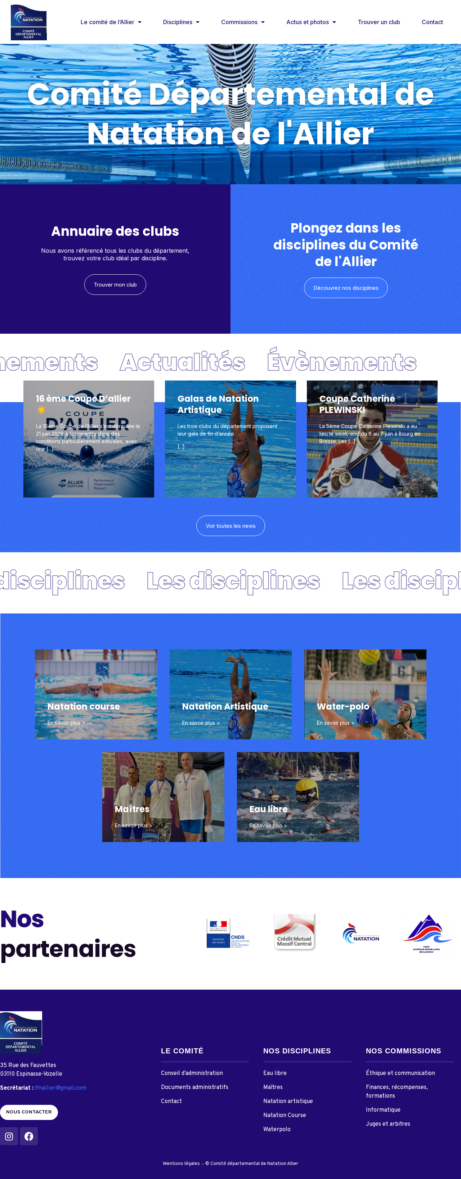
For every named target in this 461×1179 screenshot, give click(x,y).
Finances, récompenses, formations (397, 1092)
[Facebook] (29, 1136)
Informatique (383, 1110)
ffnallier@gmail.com (60, 1088)
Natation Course (284, 1115)
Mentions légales (181, 1164)
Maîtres (273, 1087)
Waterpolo (277, 1129)
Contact (432, 22)
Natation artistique (288, 1101)
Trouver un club (379, 22)
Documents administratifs (194, 1087)
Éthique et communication (400, 1073)
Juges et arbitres (388, 1124)
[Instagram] (9, 1136)
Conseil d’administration (192, 1073)
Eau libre (275, 1073)
